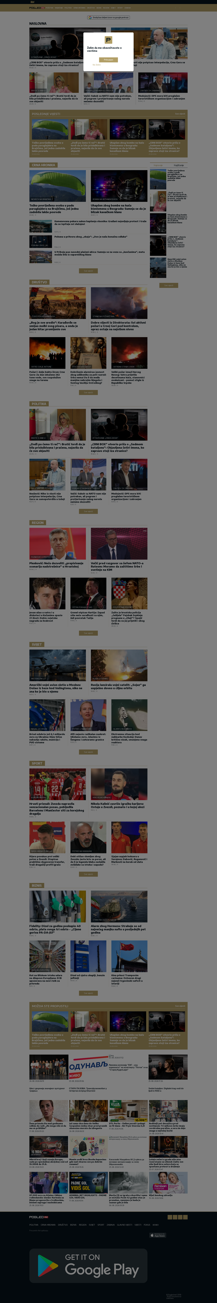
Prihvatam (108, 60)
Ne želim (97, 65)
